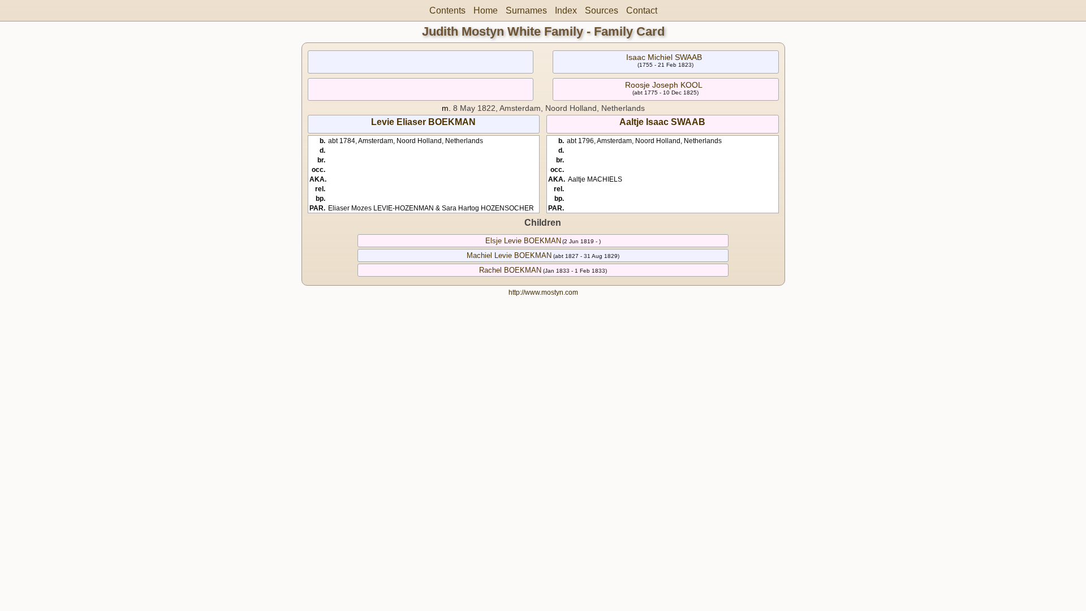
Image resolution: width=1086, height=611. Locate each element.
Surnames (526, 10)
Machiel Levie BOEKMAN (509, 255)
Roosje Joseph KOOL (664, 84)
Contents (447, 10)
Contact (641, 10)
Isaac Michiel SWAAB (664, 57)
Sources (601, 10)
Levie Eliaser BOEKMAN (423, 122)
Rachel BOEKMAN (510, 270)
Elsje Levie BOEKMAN (523, 240)
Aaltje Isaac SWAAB (662, 122)
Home (485, 10)
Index (566, 10)
